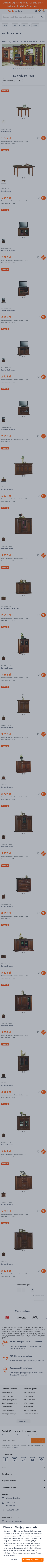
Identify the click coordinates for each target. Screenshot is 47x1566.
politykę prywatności (10, 1553)
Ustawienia (13, 1560)
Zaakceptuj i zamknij (32, 1560)
